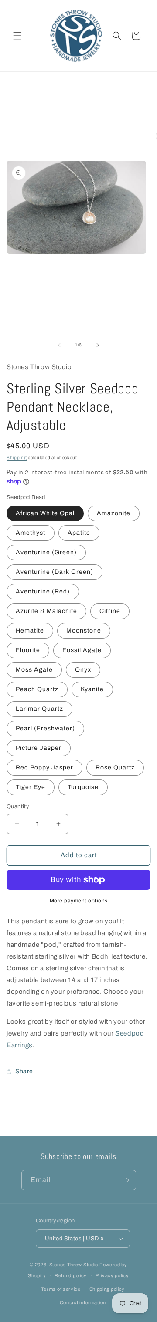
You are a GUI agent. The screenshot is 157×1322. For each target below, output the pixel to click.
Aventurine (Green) (46, 552)
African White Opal (45, 513)
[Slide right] (97, 345)
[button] (17, 35)
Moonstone (83, 630)
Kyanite (92, 689)
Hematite (30, 630)
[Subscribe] (126, 1180)
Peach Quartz (37, 689)
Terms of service (61, 1289)
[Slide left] (59, 345)
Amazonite (113, 513)
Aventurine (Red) (43, 591)
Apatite (79, 532)
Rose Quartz (115, 767)
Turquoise (83, 787)
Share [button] (24, 1071)
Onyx (83, 669)
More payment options (79, 901)
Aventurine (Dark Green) (54, 572)
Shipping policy (107, 1289)
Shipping (17, 457)
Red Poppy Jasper (44, 767)
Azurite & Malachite (46, 611)
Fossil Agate (82, 650)
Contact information (83, 1302)
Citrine (109, 611)
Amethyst (30, 532)
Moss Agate (34, 669)
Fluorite (28, 650)
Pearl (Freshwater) (45, 728)
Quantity (18, 806)
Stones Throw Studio (73, 1264)
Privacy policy (112, 1275)
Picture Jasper (38, 748)
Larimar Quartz (39, 709)
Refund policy (71, 1275)
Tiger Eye (30, 787)
